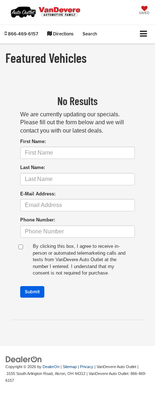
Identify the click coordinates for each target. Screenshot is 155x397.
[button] (21, 34)
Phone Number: (37, 220)
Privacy (86, 366)
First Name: (33, 141)
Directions (63, 33)
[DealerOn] (23, 359)
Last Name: (32, 167)
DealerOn (51, 366)
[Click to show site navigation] (143, 34)
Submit (32, 291)
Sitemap (70, 366)
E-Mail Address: (38, 194)
